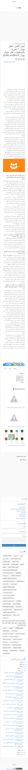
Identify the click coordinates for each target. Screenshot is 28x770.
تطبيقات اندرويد (6, 603)
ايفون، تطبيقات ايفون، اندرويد (10, 570)
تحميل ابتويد (14, 584)
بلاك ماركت (5, 584)
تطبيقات (15, 368)
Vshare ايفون (6, 653)
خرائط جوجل (22, 507)
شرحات (5, 628)
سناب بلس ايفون (18, 609)
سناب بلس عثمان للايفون (9, 612)
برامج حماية (6, 575)
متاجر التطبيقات (19, 628)
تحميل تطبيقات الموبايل (8, 587)
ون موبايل (5, 642)
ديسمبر (21, 668)
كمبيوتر (11, 628)
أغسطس (21, 754)
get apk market (7, 647)
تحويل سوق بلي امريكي (8, 601)
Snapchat (21, 650)
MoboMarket (13, 650)
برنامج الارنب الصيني (16, 575)
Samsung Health (21, 518)
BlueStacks (22, 516)
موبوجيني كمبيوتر (17, 639)
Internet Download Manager (17, 509)
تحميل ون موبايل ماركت (8, 595)
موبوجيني (5, 636)
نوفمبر (21, 670)
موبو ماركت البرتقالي (8, 633)
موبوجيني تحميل (7, 639)
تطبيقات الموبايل (9, 769)
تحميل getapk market (8, 598)
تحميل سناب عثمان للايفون (9, 589)
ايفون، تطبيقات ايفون (13, 567)
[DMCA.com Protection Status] (17, 769)
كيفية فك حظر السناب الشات (12, 111)
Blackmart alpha (16, 645)
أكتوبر (21, 750)
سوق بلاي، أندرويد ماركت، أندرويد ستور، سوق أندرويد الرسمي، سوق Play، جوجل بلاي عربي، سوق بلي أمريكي (14, 623)
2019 (23, 662)
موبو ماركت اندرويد (20, 633)
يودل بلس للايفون (18, 158)
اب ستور (16, 555)
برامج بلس (18, 572)
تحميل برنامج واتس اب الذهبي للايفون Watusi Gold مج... (14, 676)
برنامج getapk (20, 581)
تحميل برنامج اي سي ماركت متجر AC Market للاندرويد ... (14, 729)
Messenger (22, 514)
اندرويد (5, 368)
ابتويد (21, 555)
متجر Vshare (6, 630)
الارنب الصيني (6, 561)
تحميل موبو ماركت (7, 592)
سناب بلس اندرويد (7, 609)
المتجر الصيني (14, 564)
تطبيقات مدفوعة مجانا (8, 606)
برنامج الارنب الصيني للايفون (10, 578)
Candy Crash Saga (20, 511)
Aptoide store (6, 645)
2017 (23, 666)
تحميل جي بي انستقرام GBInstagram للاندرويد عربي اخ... (14, 697)
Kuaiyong (5, 650)
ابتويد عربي (5, 558)
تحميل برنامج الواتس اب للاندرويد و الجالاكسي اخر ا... (15, 708)
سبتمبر (21, 752)
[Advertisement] (14, 27)
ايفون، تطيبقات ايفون (8, 572)
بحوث (14, 1)
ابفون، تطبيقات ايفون (16, 558)
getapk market (17, 647)
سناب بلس (18, 606)
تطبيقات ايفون (16, 603)
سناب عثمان (16, 615)
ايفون (10, 368)
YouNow (23, 512)
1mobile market (7, 555)
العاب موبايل (6, 564)
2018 (23, 664)
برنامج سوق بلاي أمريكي (9, 581)
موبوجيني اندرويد (14, 636)
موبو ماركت (14, 630)
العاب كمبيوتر (15, 561)
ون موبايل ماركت (14, 642)
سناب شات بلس (7, 615)
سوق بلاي (5, 618)
